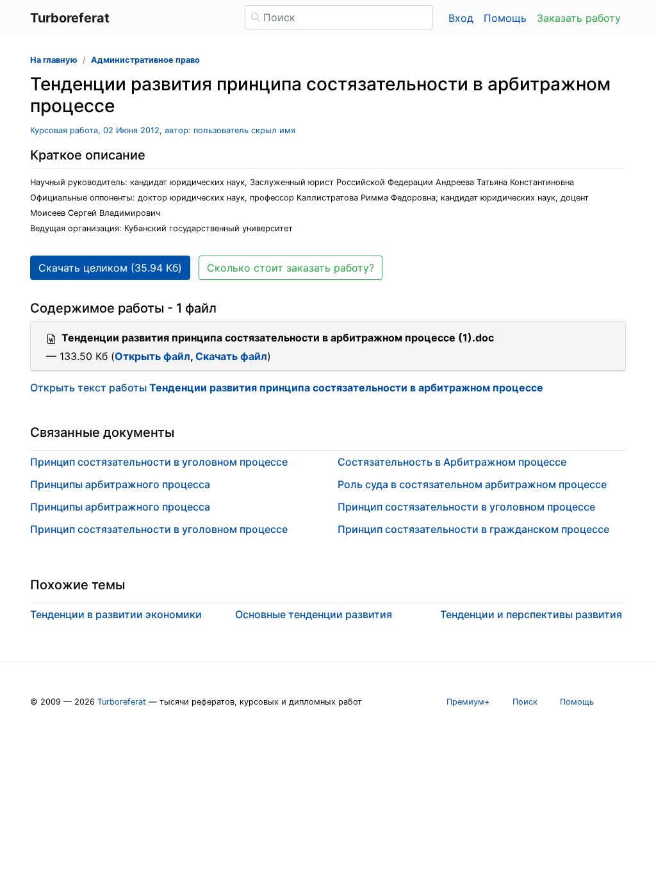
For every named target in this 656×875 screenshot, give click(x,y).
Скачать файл (231, 356)
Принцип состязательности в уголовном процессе (159, 461)
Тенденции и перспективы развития (531, 614)
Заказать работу (579, 18)
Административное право (145, 60)
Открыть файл (152, 356)
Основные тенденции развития (313, 614)
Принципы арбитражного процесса (120, 484)
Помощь (505, 18)
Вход (460, 18)
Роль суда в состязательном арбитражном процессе (472, 484)
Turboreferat (121, 702)
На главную (54, 60)
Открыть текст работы (286, 387)
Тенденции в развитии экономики (116, 614)
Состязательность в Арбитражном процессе (452, 461)
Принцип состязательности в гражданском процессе (473, 529)
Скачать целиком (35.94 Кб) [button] (110, 267)
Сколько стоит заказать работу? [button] (290, 267)
